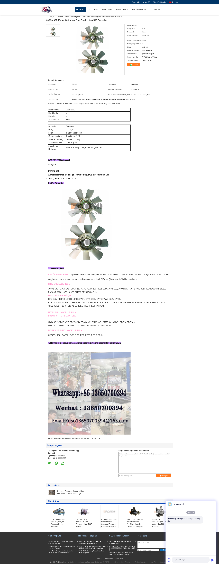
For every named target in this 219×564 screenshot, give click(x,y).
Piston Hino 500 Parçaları (81, 438)
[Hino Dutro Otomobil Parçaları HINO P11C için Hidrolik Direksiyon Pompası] (135, 511)
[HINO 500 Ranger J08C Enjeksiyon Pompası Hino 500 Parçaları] (59, 511)
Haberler (156, 9)
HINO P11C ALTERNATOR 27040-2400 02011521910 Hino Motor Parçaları (92, 547)
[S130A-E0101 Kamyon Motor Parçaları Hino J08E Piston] (84, 511)
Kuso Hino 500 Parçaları (62, 438)
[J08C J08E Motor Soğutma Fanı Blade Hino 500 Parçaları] (53, 32)
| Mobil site (118, 558)
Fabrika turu (107, 9)
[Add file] (169, 560)
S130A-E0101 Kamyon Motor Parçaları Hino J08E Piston (84, 522)
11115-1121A (95, 438)
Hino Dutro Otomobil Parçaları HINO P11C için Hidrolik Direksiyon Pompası (135, 522)
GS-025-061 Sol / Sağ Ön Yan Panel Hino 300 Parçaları (60, 542)
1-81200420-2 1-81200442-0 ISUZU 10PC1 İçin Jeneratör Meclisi (121, 554)
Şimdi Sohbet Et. (159, 2)
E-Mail (99, 558)
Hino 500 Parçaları (72, 17)
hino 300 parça (54, 536)
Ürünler (60, 17)
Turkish (175, 2)
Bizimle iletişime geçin (140, 9)
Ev (72, 9)
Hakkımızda (93, 9)
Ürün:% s (80, 9)
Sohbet (135, 65)
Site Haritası (109, 558)
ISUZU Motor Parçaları (119, 536)
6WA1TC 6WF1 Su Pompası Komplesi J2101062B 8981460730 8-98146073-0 (122, 548)
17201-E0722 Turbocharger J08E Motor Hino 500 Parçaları (159, 522)
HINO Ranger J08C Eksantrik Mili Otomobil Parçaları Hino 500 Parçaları (109, 522)
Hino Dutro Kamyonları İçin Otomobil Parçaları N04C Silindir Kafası (60, 552)
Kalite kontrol (122, 9)
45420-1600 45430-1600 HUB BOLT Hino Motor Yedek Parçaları (91, 542)
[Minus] (212, 504)
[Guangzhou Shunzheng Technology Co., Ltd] (54, 9)
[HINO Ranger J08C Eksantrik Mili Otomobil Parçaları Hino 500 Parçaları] (109, 511)
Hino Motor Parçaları (87, 536)
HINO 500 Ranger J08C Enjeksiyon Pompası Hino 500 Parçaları (58, 522)
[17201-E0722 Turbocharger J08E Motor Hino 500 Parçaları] (160, 511)
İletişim (165, 476)
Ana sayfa (50, 17)
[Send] (213, 560)
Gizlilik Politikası (56, 562)
